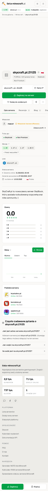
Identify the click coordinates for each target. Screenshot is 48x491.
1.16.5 (30, 148)
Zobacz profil (38, 128)
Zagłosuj (14, 486)
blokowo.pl (12, 10)
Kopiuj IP (40, 88)
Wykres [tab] (7, 256)
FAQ (4, 448)
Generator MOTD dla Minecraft (14, 466)
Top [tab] (25, 256)
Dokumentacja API (9, 437)
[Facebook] (10, 400)
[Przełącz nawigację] (43, 3)
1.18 (5, 148)
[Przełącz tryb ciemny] (37, 3)
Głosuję (39, 250)
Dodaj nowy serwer (10, 415)
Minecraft (19, 15)
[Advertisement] (24, 43)
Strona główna (7, 15)
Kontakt (5, 456)
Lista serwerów (8, 412)
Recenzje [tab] (24, 110)
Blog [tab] (37, 110)
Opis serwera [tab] (9, 110)
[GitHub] (15, 400)
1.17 (22, 148)
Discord (5, 430)
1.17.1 (14, 148)
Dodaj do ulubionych (18, 102)
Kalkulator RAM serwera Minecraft (16, 470)
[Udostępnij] (36, 102)
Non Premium (22, 137)
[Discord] (4, 400)
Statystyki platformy (10, 419)
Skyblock (8, 137)
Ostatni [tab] (17, 256)
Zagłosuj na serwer (25, 95)
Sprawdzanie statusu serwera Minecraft (18, 474)
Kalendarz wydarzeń (10, 434)
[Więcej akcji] (43, 102)
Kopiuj (37, 486)
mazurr (11, 124)
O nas (4, 452)
